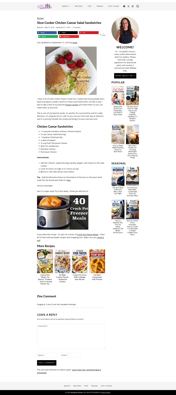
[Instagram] (132, 6)
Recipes (79, 6)
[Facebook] (124, 6)
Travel (99, 6)
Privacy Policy (105, 392)
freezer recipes (71, 104)
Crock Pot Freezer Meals (87, 234)
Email (65, 355)
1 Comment (76, 27)
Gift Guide (113, 6)
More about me (124, 76)
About (67, 386)
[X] (128, 6)
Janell (41, 27)
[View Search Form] (137, 6)
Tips (90, 6)
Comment (43, 326)
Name (41, 355)
